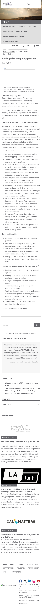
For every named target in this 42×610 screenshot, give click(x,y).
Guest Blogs (8, 31)
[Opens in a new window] (9, 585)
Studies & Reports (10, 41)
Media (21, 564)
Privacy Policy (24, 595)
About (12, 564)
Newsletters (21, 31)
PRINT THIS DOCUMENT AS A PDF (14, 308)
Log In (30, 597)
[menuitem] (8, 26)
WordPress (31, 601)
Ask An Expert (33, 568)
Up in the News (9, 27)
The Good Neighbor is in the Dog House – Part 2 (22, 388)
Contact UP (23, 597)
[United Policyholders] (7, 4)
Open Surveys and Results (13, 36)
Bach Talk (32, 27)
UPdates (21, 27)
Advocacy (21, 568)
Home (5, 564)
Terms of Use (34, 595)
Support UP (16, 572)
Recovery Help (32, 564)
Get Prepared (8, 568)
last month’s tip (30, 110)
